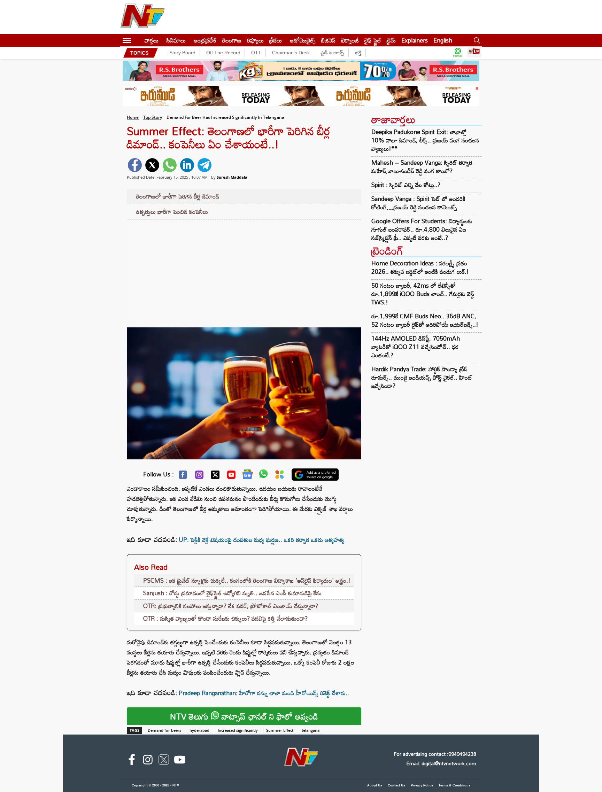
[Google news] (247, 475)
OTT (256, 52)
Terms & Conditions (454, 785)
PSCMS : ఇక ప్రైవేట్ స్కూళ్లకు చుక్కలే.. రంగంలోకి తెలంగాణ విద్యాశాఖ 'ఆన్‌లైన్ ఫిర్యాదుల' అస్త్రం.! (246, 580)
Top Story (152, 117)
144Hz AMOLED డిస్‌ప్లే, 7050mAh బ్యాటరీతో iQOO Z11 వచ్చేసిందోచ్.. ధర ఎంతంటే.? (415, 347)
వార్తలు (152, 40)
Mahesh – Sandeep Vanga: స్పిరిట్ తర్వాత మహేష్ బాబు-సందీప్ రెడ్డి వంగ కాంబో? (421, 166)
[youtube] (179, 761)
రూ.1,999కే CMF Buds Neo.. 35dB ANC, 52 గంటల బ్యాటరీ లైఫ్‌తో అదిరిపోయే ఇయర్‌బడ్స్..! (424, 320)
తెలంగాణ (231, 40)
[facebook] (135, 165)
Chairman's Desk (291, 52)
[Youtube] (231, 476)
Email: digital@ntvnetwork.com (441, 763)
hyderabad (199, 730)
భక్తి (358, 52)
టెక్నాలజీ (350, 40)
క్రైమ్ (391, 40)
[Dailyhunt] (279, 476)
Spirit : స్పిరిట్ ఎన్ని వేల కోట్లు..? (405, 185)
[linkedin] (187, 165)
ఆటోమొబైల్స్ (303, 40)
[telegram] (204, 165)
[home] (138, 40)
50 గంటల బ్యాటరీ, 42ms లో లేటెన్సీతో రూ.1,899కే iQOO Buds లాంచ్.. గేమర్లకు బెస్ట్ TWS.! (422, 294)
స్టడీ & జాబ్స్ (332, 52)
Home (133, 117)
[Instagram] (199, 476)
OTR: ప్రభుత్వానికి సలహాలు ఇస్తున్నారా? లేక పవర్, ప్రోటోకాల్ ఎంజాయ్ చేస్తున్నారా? (230, 606)
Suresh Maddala (232, 177)
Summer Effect (279, 730)
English (442, 40)
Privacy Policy (422, 785)
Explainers (414, 40)
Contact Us (396, 785)
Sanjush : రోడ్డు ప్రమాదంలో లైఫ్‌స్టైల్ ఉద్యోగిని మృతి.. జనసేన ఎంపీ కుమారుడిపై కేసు (232, 593)
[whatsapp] (170, 165)
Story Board (182, 52)
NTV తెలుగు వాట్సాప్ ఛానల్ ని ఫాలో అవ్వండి (244, 716)
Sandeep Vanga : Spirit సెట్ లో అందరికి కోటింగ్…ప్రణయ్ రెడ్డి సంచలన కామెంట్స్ (418, 203)
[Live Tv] (474, 53)
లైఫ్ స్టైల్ (372, 40)
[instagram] (147, 761)
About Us (374, 785)
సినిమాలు (176, 40)
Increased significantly (238, 730)
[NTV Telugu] (142, 17)
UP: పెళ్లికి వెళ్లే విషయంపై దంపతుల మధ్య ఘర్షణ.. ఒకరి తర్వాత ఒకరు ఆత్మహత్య (262, 539)
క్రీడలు (275, 40)
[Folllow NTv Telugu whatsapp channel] (457, 53)
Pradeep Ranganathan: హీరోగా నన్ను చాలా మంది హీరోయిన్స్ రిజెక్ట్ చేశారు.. (264, 693)
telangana (310, 730)
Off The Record (223, 52)
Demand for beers (164, 730)
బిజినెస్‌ (328, 40)
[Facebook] (183, 476)
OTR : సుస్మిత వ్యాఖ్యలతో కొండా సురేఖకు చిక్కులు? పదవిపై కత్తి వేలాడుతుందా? (225, 618)
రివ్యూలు (255, 40)
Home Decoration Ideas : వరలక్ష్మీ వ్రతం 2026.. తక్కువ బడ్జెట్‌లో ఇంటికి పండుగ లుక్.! (420, 267)
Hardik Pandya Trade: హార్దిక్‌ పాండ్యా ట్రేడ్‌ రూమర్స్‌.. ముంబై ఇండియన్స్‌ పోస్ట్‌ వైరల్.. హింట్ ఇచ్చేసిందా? (421, 377)
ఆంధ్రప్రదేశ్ (205, 40)
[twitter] (152, 165)
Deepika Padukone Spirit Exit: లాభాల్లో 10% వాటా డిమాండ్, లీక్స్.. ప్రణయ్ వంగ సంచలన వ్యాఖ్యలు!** (425, 140)
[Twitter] (215, 476)
